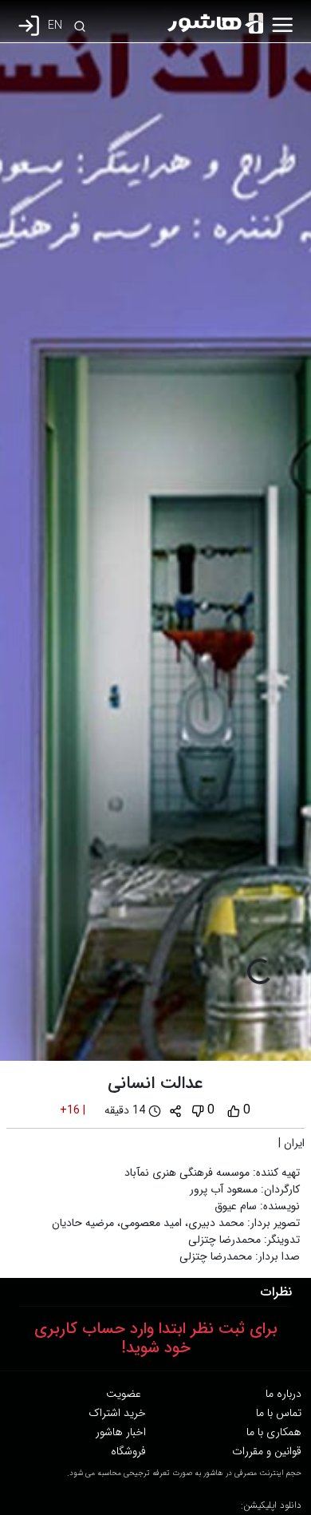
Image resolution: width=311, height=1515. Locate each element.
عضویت (123, 1393)
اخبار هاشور (121, 1432)
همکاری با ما (273, 1432)
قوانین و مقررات (266, 1451)
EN (55, 26)
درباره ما (283, 1393)
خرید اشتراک (117, 1413)
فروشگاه (128, 1451)
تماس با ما (278, 1413)
